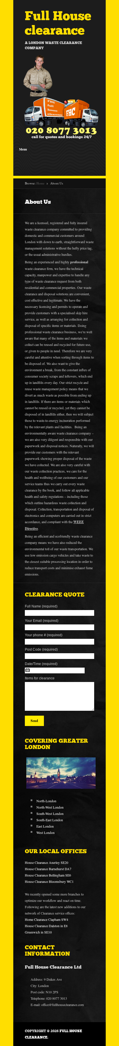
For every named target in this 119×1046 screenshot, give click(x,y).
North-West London (50, 807)
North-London (46, 801)
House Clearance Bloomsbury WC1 (49, 881)
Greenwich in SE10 (38, 932)
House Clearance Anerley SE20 (46, 862)
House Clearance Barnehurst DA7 (48, 868)
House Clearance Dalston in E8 (46, 925)
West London (45, 832)
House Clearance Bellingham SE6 (48, 875)
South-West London (50, 813)
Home (40, 183)
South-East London (49, 820)
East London (45, 826)
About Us (38, 201)
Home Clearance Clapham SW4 (46, 919)
